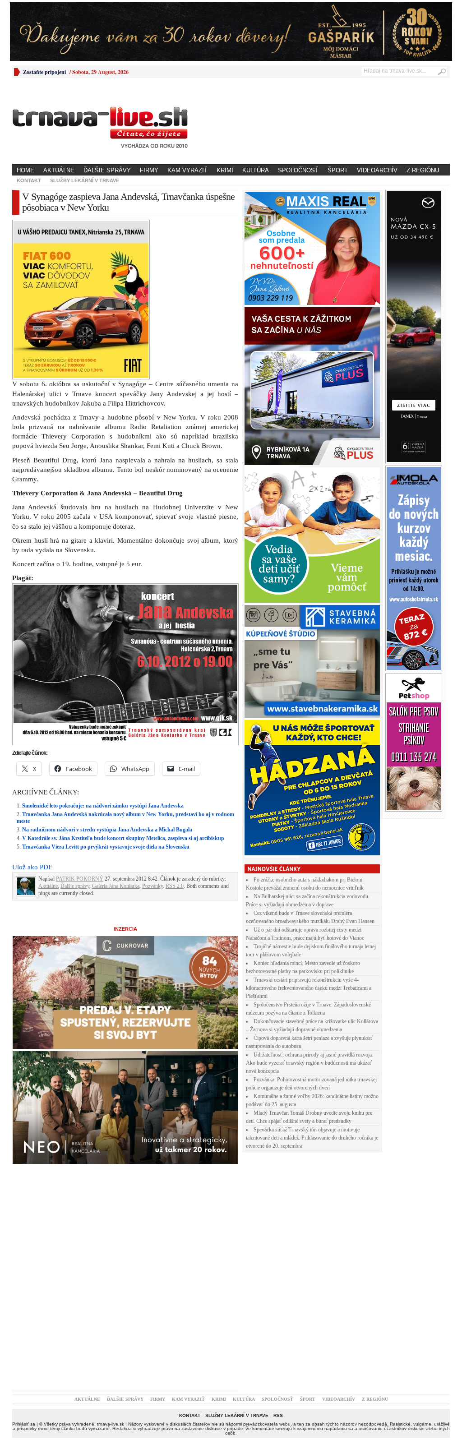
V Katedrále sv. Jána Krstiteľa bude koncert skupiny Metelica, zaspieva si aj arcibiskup (123, 838)
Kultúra (255, 170)
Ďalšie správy (107, 170)
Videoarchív (377, 170)
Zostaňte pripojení (44, 72)
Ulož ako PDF (32, 867)
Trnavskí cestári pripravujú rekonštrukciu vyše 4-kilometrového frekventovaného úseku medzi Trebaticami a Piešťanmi (308, 988)
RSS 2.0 (175, 886)
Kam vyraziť (187, 170)
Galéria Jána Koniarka (115, 886)
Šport (338, 170)
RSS (278, 1415)
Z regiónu (423, 170)
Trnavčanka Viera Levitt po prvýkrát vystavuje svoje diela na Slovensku (105, 847)
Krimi (225, 170)
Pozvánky (152, 886)
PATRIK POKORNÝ (79, 879)
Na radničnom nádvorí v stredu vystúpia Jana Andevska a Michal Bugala (107, 829)
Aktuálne (58, 170)
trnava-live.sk (110, 1424)
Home (25, 170)
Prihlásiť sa (23, 1424)
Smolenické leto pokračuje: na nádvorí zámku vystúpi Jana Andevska (103, 806)
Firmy (149, 170)
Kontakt (29, 180)
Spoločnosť (298, 170)
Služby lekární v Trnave (84, 180)
